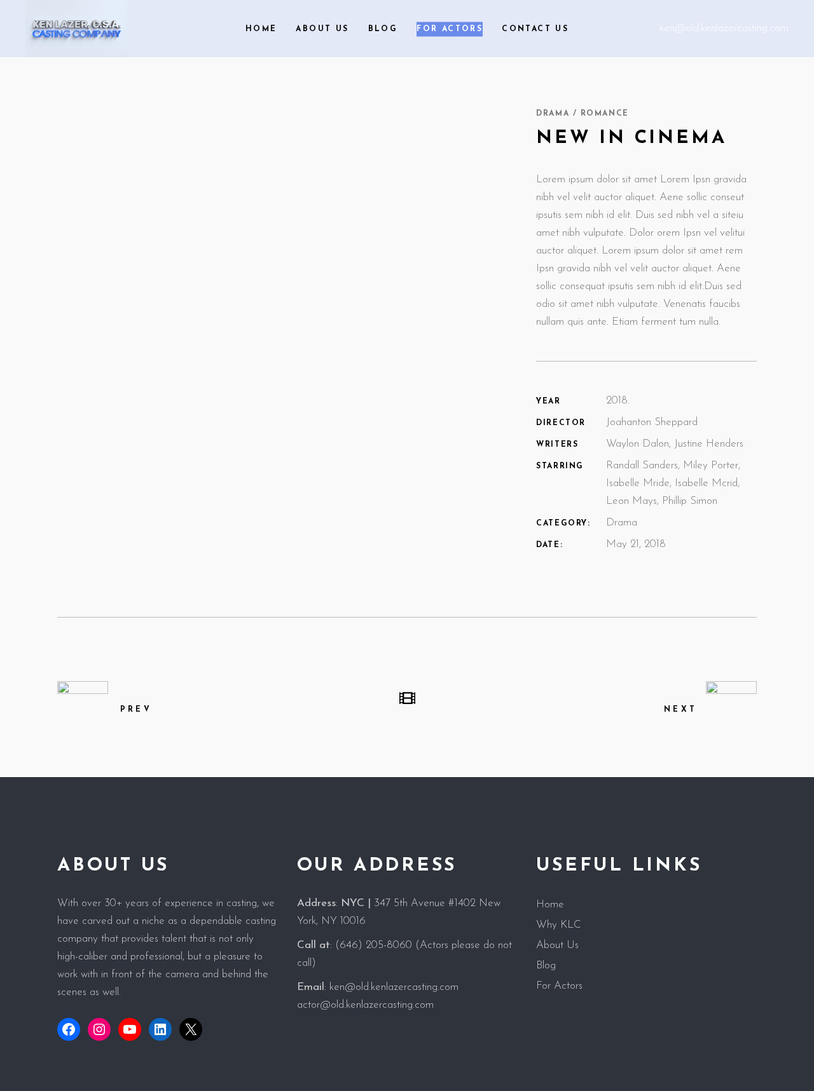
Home (550, 904)
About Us (557, 945)
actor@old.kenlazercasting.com (365, 1005)
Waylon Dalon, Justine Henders (674, 443)
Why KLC (558, 924)
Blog (546, 965)
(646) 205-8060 (373, 945)
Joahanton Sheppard (652, 422)
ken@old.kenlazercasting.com (724, 28)
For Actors (559, 985)
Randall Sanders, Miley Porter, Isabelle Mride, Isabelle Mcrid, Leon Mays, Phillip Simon (673, 483)
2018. (618, 400)
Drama (621, 522)
